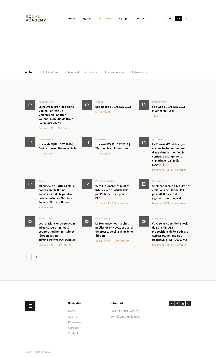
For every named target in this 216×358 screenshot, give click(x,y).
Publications (50, 72)
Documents (73, 72)
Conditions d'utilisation (125, 316)
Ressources (105, 18)
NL (187, 18)
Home (71, 18)
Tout (32, 72)
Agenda (87, 18)
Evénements (139, 72)
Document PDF (47, 128)
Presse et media (114, 72)
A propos (124, 18)
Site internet (65, 128)
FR (178, 18)
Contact (141, 18)
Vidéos (93, 72)
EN (170, 18)
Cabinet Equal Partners (125, 311)
